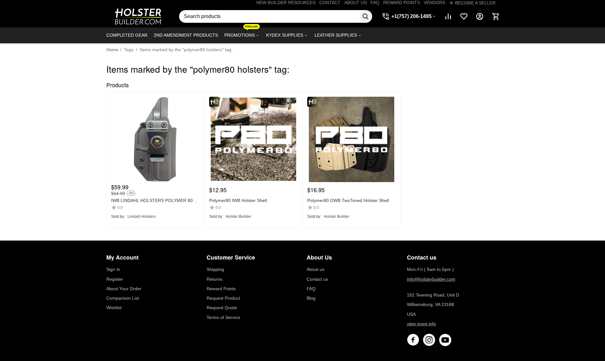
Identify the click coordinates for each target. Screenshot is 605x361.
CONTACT (329, 2)
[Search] (365, 16)
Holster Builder (238, 216)
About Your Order (123, 288)
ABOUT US (355, 2)
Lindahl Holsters (142, 216)
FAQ (375, 2)
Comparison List (122, 298)
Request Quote (222, 307)
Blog (311, 298)
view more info (421, 323)
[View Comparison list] (448, 16)
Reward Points (221, 288)
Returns (214, 279)
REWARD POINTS (401, 2)
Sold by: (118, 216)
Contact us (317, 279)
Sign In (113, 269)
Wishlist (114, 307)
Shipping (215, 269)
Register (114, 279)
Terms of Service (223, 317)
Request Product (223, 298)
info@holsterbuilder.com (431, 279)
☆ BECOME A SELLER (472, 2)
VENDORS (434, 2)
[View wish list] (464, 16)
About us (315, 269)
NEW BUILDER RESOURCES (285, 2)
